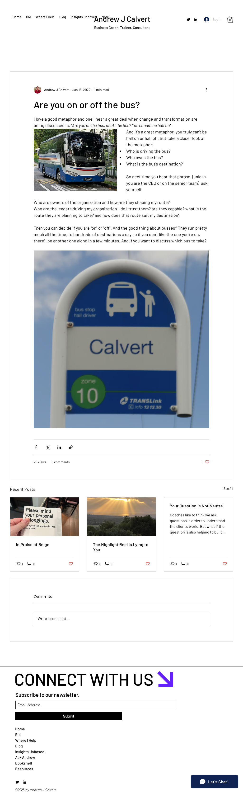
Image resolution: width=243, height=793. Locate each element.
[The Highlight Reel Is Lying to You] (121, 516)
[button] (230, 19)
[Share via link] (71, 447)
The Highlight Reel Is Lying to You (120, 547)
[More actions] (206, 90)
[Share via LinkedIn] (59, 447)
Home (20, 729)
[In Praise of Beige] (44, 516)
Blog (19, 746)
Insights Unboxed (26, 751)
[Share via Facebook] (36, 447)
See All (228, 488)
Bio (18, 734)
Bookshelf (23, 763)
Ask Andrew (25, 757)
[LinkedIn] (195, 19)
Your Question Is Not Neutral (197, 505)
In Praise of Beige (32, 544)
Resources (24, 768)
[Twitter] (188, 19)
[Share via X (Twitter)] (47, 447)
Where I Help (25, 740)
